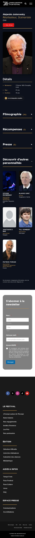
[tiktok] (22, 393)
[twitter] (13, 393)
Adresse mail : (12, 335)
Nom (8, 330)
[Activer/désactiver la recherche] (25, 4)
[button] (17, 130)
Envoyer (10, 362)
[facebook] (8, 393)
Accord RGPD (11, 345)
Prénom (9, 323)
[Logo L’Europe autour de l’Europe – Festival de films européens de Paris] (18, 382)
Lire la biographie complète (14, 98)
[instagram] (18, 393)
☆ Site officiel (8, 25)
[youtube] (27, 393)
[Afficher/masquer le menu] (31, 4)
